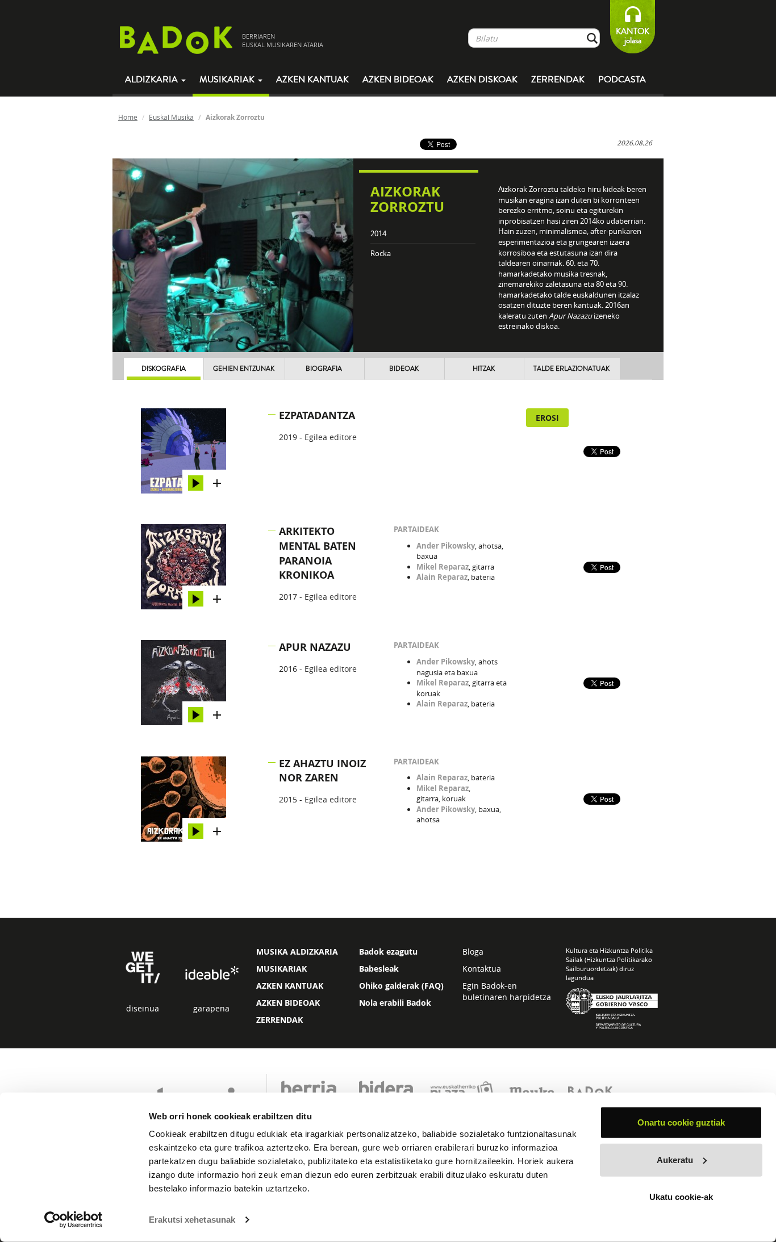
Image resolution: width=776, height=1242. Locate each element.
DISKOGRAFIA (163, 369)
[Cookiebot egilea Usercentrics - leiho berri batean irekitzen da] (73, 1219)
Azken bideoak (397, 79)
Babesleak (379, 968)
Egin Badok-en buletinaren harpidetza (506, 991)
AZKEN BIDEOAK (288, 1002)
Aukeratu (675, 1159)
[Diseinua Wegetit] (143, 966)
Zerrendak (558, 79)
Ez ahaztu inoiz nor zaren (322, 770)
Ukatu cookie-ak (681, 1197)
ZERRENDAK (279, 1019)
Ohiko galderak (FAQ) (401, 985)
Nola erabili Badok (395, 1002)
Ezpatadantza (317, 415)
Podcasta (622, 79)
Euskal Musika (171, 117)
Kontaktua (481, 968)
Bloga (472, 951)
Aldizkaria (152, 79)
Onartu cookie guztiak (681, 1122)
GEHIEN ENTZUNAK (243, 369)
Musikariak (228, 79)
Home (127, 117)
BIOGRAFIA (324, 369)
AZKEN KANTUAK (289, 985)
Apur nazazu (315, 647)
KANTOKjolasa (632, 36)
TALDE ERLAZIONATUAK (571, 369)
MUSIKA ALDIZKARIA (297, 951)
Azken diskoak (482, 79)
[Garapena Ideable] (211, 973)
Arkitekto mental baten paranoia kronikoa (317, 553)
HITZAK (484, 369)
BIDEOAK (404, 369)
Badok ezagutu (388, 951)
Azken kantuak (312, 79)
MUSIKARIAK (281, 968)
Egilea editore (330, 437)
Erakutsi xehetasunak (192, 1219)
